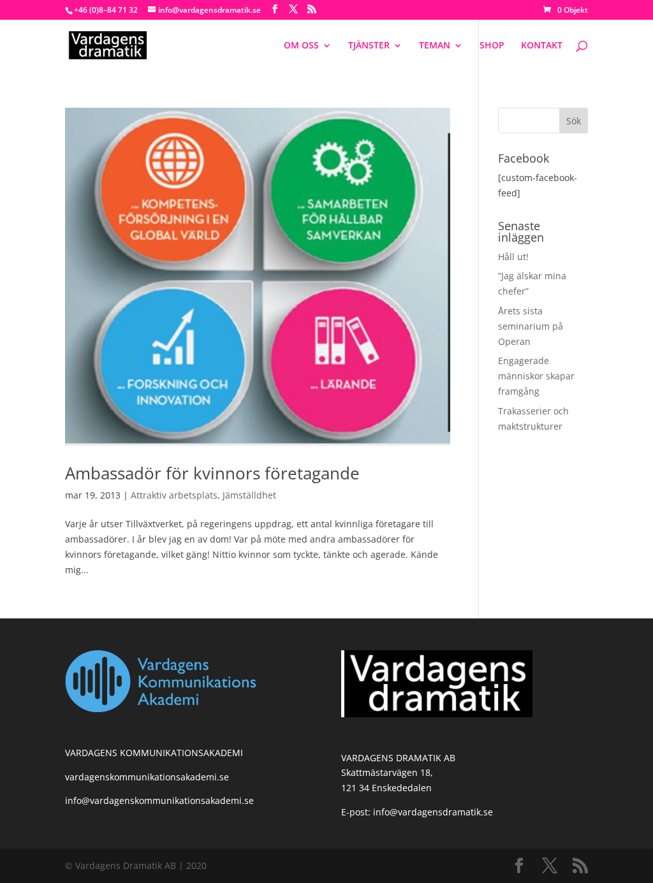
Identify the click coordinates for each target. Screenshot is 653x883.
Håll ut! (513, 257)
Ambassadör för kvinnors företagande (212, 473)
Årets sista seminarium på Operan (530, 326)
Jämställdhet (249, 495)
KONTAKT (541, 46)
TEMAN (434, 46)
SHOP (492, 46)
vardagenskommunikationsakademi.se (147, 777)
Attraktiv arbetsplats (174, 495)
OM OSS (301, 46)
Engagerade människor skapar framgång (536, 375)
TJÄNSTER (369, 46)
